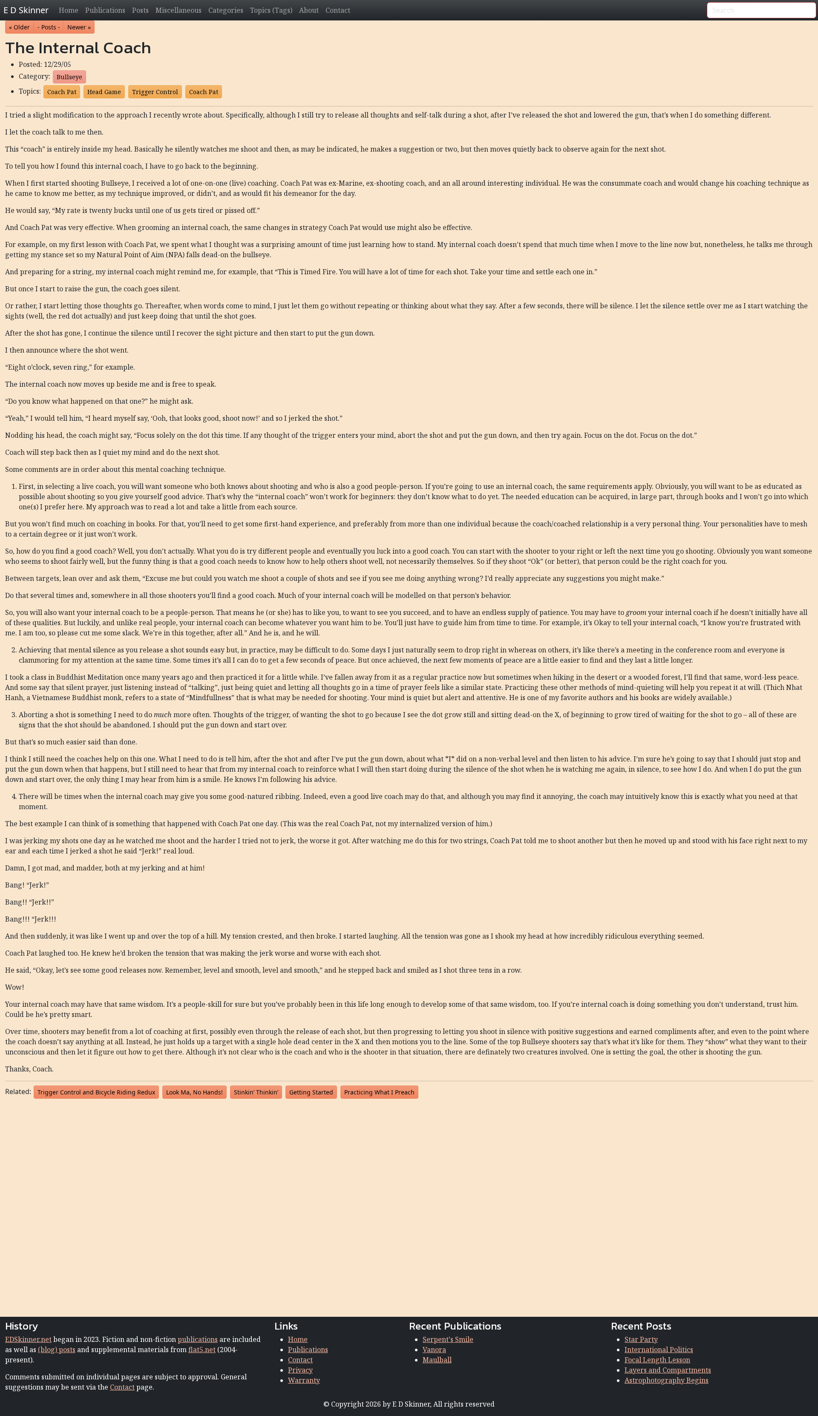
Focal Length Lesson (657, 1359)
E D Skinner (26, 10)
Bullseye (69, 77)
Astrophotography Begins (667, 1380)
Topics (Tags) (271, 10)
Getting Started (311, 1092)
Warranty (304, 1380)
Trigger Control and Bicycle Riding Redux (96, 1092)
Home (68, 10)
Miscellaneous (179, 10)
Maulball (437, 1359)
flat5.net (202, 1349)
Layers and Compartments (668, 1370)
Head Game (104, 92)
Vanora (434, 1349)
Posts (140, 10)
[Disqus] (409, 1206)
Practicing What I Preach (379, 1092)
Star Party (641, 1339)
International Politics (659, 1349)
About (309, 10)
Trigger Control (155, 92)
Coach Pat (61, 92)
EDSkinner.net (28, 1339)
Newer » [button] (79, 27)
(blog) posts (56, 1349)
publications (198, 1339)
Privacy (300, 1370)
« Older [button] (19, 27)
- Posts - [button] (48, 27)
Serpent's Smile (448, 1339)
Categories (225, 10)
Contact (337, 10)
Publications (105, 10)
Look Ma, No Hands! (194, 1092)
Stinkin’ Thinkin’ (256, 1092)
